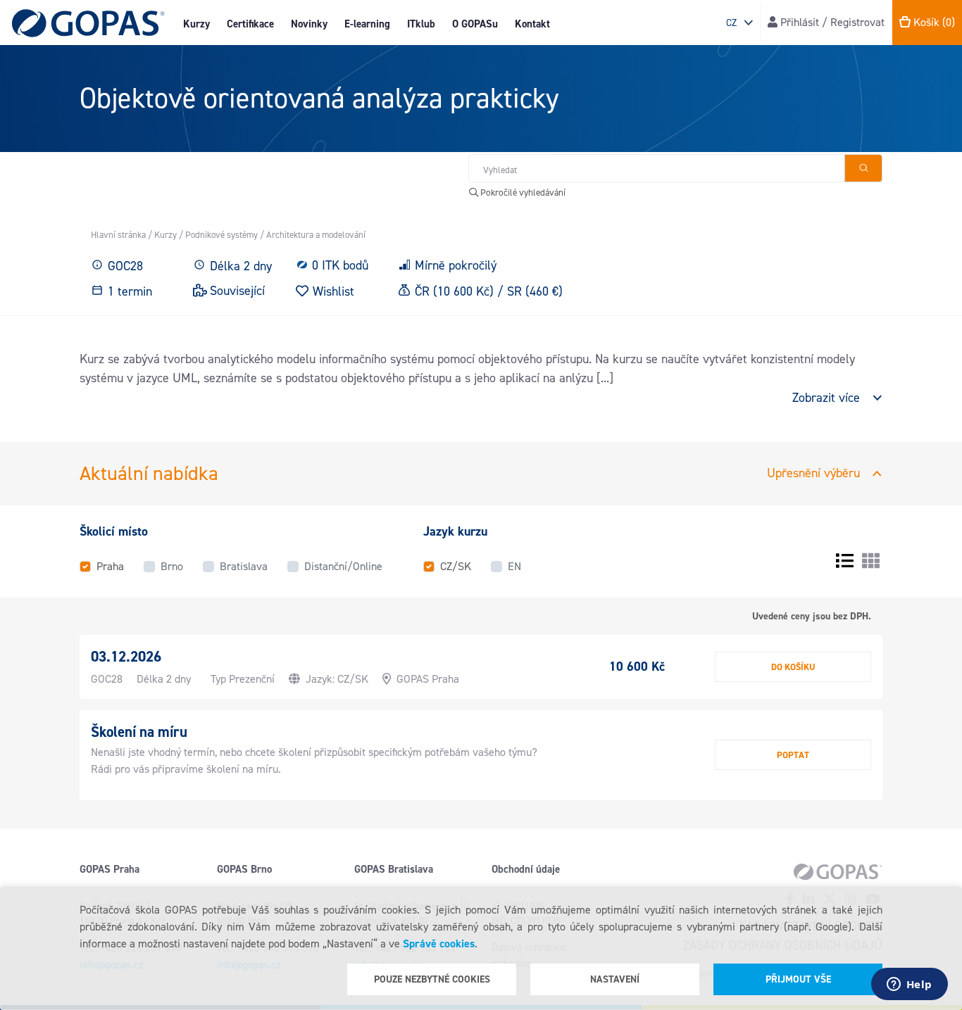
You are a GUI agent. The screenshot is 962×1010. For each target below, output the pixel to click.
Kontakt (532, 24)
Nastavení (614, 979)
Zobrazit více (826, 397)
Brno (172, 566)
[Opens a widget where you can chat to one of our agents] (909, 985)
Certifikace (250, 24)
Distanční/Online (343, 566)
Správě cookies (439, 943)
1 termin (130, 291)
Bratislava (244, 566)
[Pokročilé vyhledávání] (863, 168)
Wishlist (333, 291)
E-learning (367, 24)
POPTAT (793, 755)
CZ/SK (455, 566)
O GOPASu (475, 24)
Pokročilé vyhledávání (522, 192)
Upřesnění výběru (813, 473)
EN (514, 566)
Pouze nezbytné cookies (432, 979)
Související (237, 290)
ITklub (421, 24)
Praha (110, 566)
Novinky (309, 24)
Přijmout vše (798, 979)
